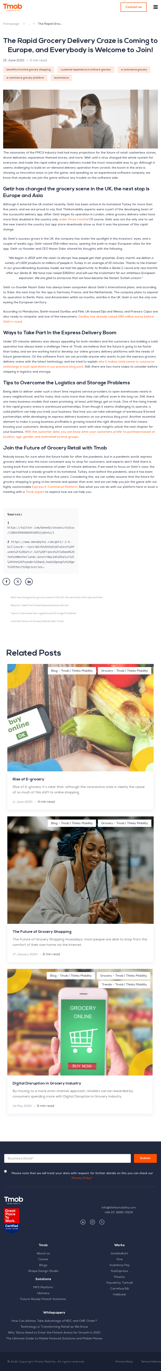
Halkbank (119, 1294)
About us (43, 1253)
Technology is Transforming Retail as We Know (54, 1327)
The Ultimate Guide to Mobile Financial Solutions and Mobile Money (54, 1338)
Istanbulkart (119, 1253)
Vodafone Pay (119, 1265)
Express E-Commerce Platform (54, 487)
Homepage (11, 24)
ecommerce (61, 78)
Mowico (119, 1277)
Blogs (43, 1265)
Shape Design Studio (43, 1271)
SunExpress (119, 1271)
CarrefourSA (119, 1288)
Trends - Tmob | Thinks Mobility (124, 984)
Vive (119, 1259)
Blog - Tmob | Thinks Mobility (29, 24)
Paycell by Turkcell (119, 1283)
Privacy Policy (124, 1362)
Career (43, 1259)
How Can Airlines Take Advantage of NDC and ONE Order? (54, 1321)
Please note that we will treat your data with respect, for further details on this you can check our (82, 1176)
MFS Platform (43, 1287)
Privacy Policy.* (82, 1178)
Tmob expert (35, 492)
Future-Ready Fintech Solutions (43, 1299)
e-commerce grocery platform (25, 78)
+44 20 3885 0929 (118, 1212)
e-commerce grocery (134, 70)
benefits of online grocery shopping (28, 70)
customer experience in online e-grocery (86, 70)
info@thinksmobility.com (119, 1207)
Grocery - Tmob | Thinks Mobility (124, 671)
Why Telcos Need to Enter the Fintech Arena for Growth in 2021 (54, 1332)
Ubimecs (43, 1293)
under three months (73, 219)
